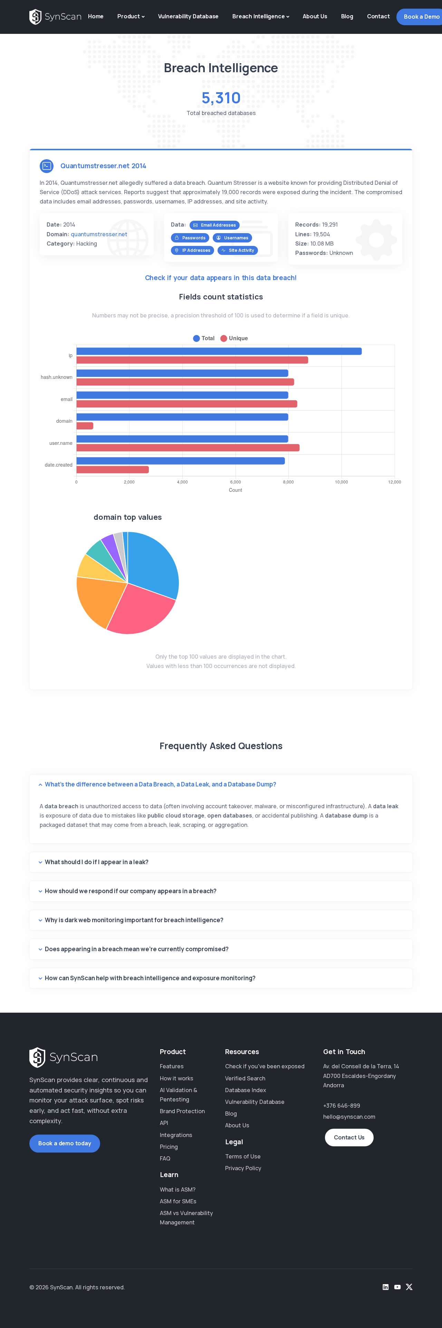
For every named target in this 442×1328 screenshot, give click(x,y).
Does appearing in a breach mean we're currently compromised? (137, 949)
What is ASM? (177, 1189)
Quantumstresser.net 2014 (103, 165)
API (164, 1123)
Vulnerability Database (188, 16)
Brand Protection (182, 1111)
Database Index (245, 1090)
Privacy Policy (243, 1168)
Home (96, 16)
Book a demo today (64, 1143)
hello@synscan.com (349, 1116)
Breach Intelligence (258, 16)
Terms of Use (243, 1156)
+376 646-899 (341, 1105)
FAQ (165, 1158)
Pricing (169, 1146)
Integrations (176, 1135)
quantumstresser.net (99, 234)
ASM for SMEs (178, 1201)
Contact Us (349, 1137)
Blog (347, 16)
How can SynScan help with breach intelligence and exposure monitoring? (150, 978)
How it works (176, 1078)
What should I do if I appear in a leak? (96, 862)
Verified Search (245, 1078)
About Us (315, 16)
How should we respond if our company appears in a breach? (131, 891)
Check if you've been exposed (265, 1066)
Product (128, 16)
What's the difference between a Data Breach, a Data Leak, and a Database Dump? (160, 784)
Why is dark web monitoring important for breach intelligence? (134, 920)
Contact (378, 16)
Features (172, 1066)
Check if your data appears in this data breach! (221, 277)
